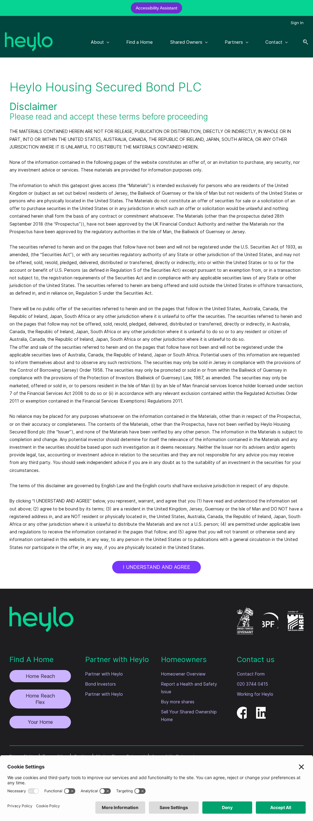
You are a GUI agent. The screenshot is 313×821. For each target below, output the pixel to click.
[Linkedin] (262, 710)
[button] (303, 42)
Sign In (297, 22)
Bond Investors (100, 684)
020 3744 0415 (252, 684)
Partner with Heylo (104, 673)
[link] (41, 610)
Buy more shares (177, 701)
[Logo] (29, 41)
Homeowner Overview (183, 673)
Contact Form (251, 673)
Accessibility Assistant (156, 8)
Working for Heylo (255, 694)
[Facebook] (243, 710)
